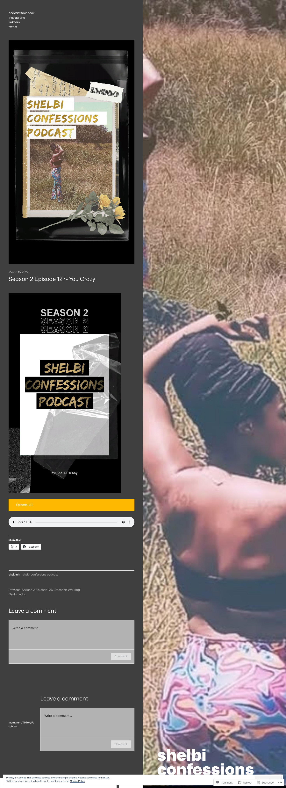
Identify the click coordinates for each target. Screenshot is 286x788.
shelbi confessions (205, 762)
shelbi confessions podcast (40, 574)
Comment (121, 656)
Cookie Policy (77, 781)
